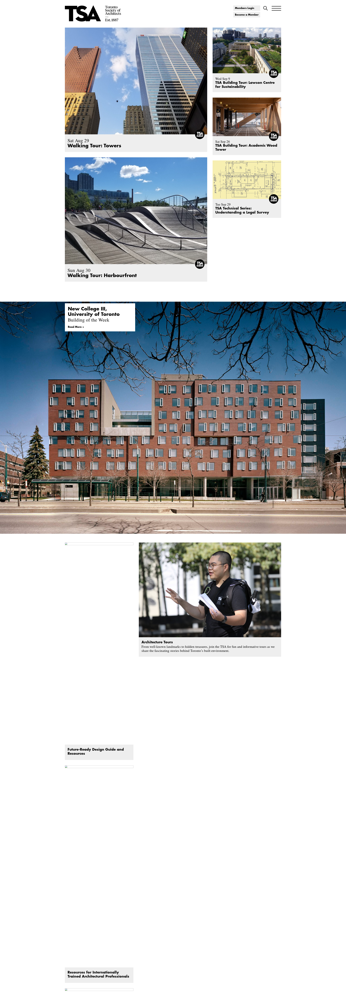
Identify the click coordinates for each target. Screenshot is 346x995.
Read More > (76, 327)
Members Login (244, 8)
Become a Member (247, 15)
